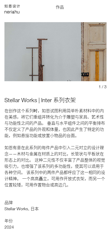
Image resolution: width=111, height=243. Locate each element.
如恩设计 (16, 6)
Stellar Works (16, 208)
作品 (60, 6)
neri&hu (16, 12)
